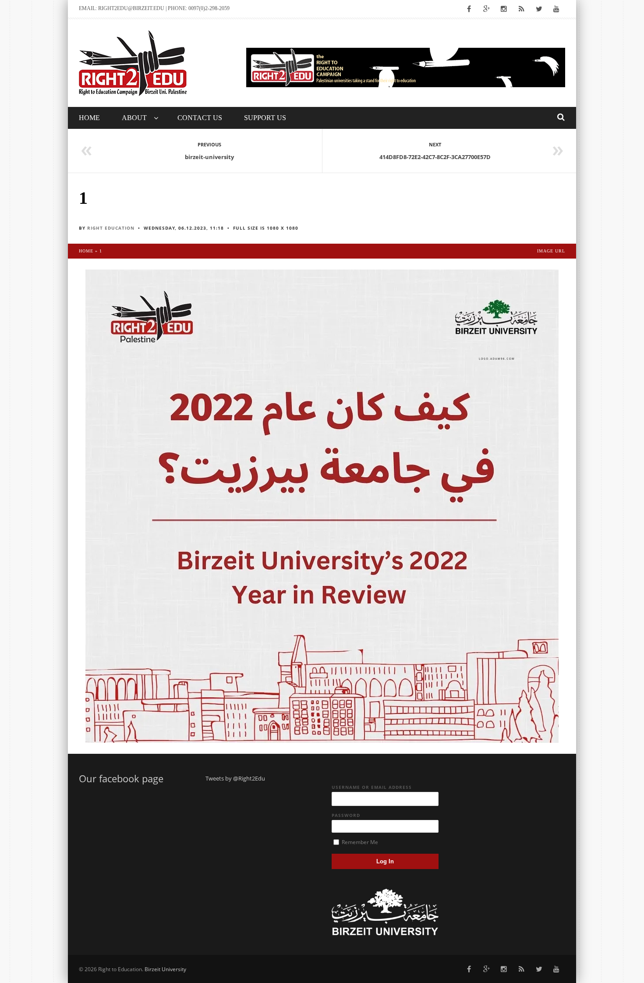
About (134, 117)
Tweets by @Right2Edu (235, 778)
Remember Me (359, 842)
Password (346, 815)
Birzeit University (165, 969)
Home (89, 117)
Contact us (199, 117)
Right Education (110, 228)
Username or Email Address (372, 787)
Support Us (265, 117)
